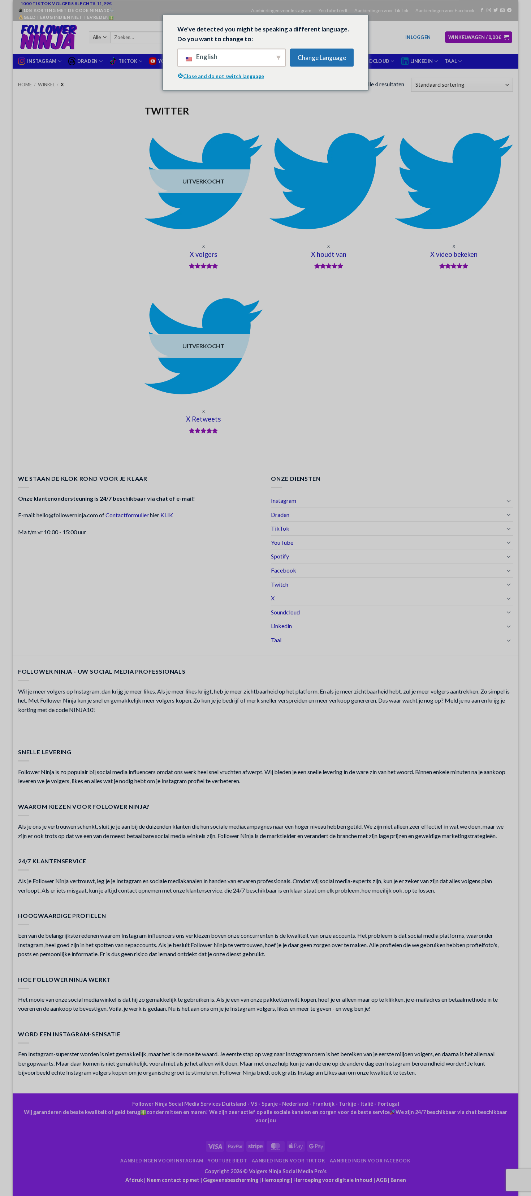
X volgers (203, 254)
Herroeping (276, 1180)
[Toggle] (508, 500)
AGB (381, 1180)
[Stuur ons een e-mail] (502, 10)
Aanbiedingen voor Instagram (281, 10)
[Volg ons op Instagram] (489, 10)
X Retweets (203, 419)
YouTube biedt (332, 10)
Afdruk (134, 1180)
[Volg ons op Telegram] (509, 10)
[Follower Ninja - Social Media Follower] (48, 37)
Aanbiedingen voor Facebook (445, 10)
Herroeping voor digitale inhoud (332, 1180)
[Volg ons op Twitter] (495, 10)
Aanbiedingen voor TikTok (381, 10)
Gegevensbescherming (230, 1180)
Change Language (322, 57)
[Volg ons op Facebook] (482, 10)
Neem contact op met (173, 1180)
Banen (398, 1180)
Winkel (46, 84)
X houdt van (328, 254)
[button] (418, 37)
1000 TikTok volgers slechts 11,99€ (66, 3)
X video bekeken (454, 254)
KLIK (166, 514)
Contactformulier (127, 514)
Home (25, 84)
